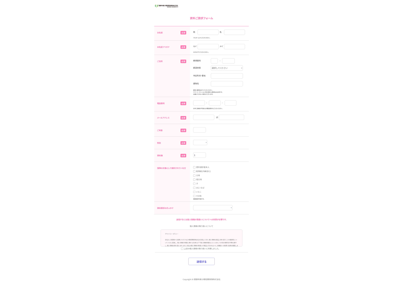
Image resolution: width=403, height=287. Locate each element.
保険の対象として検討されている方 (171, 168)
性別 (159, 142)
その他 (199, 195)
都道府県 (197, 67)
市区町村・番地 (199, 75)
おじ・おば (200, 187)
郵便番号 (197, 60)
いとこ (198, 191)
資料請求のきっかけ (165, 208)
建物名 (196, 83)
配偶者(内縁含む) (203, 171)
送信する (202, 261)
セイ (195, 46)
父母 (198, 175)
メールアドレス (163, 117)
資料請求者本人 (202, 167)
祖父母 (199, 179)
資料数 (160, 155)
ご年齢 (160, 130)
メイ (221, 46)
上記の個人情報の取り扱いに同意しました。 (201, 248)
